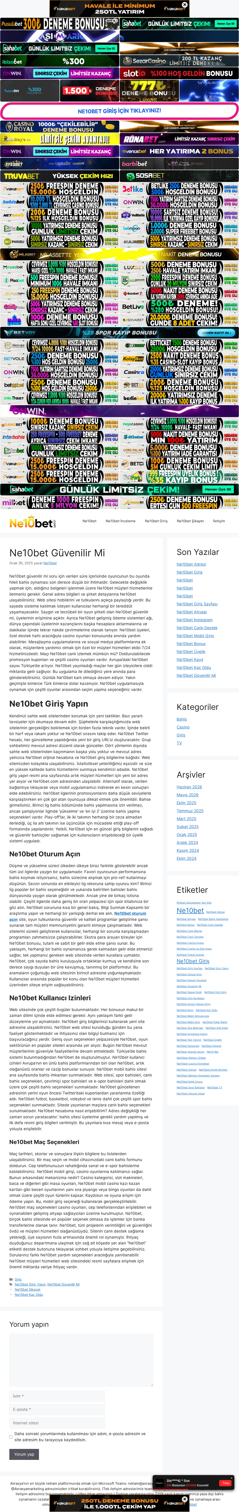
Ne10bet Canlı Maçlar (189, 931)
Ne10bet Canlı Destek (197, 628)
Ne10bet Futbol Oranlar (190, 954)
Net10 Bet (212, 1051)
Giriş (18, 1279)
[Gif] (119, 254)
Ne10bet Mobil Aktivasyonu (193, 1016)
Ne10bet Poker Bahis (215, 1022)
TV (179, 743)
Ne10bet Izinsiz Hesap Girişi (194, 1004)
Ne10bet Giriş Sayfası (197, 604)
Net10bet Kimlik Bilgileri (213, 1069)
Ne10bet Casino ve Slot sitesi (194, 948)
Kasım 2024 (188, 850)
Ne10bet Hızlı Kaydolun (190, 998)
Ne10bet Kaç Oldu (29, 1295)
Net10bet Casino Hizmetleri (193, 1063)
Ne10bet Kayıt (190, 659)
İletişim (219, 521)
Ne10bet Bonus (191, 643)
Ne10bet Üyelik (191, 651)
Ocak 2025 (187, 834)
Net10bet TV (214, 1087)
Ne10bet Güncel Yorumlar (192, 980)
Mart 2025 (186, 818)
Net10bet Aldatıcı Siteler (191, 1057)
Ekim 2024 (187, 858)
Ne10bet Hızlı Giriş (215, 992)
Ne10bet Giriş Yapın (30, 1284)
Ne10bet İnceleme (121, 521)
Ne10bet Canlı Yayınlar (190, 936)
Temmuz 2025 (190, 810)
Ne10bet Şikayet (190, 521)
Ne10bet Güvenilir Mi (63, 1284)
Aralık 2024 (187, 842)
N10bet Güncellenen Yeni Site (194, 902)
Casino (183, 727)
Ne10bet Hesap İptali (189, 992)
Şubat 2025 (188, 826)
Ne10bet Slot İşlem (217, 1027)
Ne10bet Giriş (156, 521)
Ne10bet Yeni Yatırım (189, 1039)
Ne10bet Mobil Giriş (195, 635)
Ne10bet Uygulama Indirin (192, 1034)
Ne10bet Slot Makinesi (190, 1027)
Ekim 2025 (186, 803)
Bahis (182, 719)
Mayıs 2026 (188, 795)
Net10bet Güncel (187, 1069)
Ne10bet (89, 521)
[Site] (59, 188)
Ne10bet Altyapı (192, 612)
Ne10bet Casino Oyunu (190, 942)
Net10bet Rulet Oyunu (190, 1081)
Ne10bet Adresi (191, 564)
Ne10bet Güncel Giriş (189, 974)
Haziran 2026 (189, 787)
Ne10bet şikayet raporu (190, 1051)
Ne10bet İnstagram (195, 620)
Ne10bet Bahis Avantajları (213, 919)
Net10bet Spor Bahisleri (191, 1087)
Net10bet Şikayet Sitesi (191, 1093)
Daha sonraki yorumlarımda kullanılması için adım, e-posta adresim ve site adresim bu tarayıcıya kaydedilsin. (80, 1436)
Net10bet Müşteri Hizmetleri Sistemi (198, 1075)
